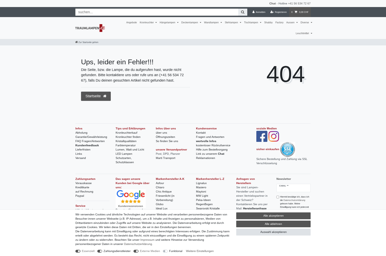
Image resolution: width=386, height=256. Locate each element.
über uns (161, 132)
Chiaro (160, 187)
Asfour (160, 183)
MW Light (202, 195)
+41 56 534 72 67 (299, 3)
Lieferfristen (82, 149)
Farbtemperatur (126, 145)
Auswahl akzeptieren (273, 231)
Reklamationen (205, 158)
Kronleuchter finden (128, 136)
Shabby (268, 22)
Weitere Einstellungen (200, 251)
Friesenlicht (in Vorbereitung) (165, 198)
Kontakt (201, 132)
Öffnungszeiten (165, 136)
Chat (272, 3)
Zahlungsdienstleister (117, 251)
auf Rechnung (84, 191)
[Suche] (242, 12)
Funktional (175, 251)
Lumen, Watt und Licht (130, 149)
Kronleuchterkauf (126, 132)
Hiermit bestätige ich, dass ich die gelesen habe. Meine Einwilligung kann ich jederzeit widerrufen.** (294, 203)
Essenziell (88, 251)
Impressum (147, 239)
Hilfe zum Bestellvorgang (212, 149)
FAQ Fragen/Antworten (90, 141)
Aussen (290, 22)
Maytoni (201, 191)
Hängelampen (168, 22)
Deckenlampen (190, 22)
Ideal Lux (161, 208)
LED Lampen (124, 153)
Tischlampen (251, 22)
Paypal (79, 195)
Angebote (131, 22)
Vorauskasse (83, 183)
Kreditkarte (82, 187)
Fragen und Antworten (210, 136)
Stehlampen (232, 22)
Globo (159, 204)
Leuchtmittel (303, 33)
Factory (279, 22)
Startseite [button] (93, 96)
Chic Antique (164, 191)
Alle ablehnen (273, 223)
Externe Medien (150, 251)
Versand (80, 158)
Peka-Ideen (203, 200)
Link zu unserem (210, 153)
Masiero (201, 187)
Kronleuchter (147, 22)
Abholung (81, 132)
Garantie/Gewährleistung (91, 136)
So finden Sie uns (167, 141)
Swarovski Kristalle (208, 208)
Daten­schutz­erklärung (138, 244)
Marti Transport (165, 158)
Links (78, 153)
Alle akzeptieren (273, 215)
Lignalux (201, 183)
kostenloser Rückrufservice (213, 145)
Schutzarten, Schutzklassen (125, 160)
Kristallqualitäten (126, 141)
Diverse (305, 22)
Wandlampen (211, 22)
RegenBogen (204, 204)
